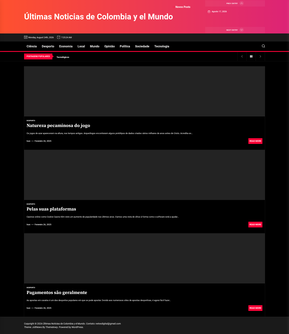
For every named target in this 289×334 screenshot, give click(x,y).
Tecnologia (161, 46)
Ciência (32, 46)
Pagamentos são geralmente (57, 293)
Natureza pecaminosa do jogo (58, 126)
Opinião (109, 46)
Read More (255, 141)
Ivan (28, 141)
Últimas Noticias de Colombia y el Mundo (98, 16)
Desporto (48, 46)
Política (125, 46)
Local (81, 46)
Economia (66, 46)
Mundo (94, 46)
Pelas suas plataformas (51, 209)
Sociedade (142, 46)
